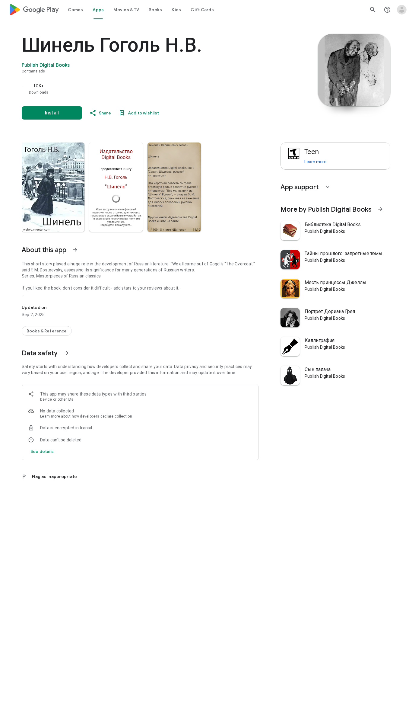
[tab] (75, 9)
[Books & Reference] (47, 330)
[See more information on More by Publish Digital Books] (380, 209)
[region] (142, 88)
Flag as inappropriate (49, 476)
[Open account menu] (402, 9)
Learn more (50, 416)
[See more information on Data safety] (66, 353)
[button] (53, 187)
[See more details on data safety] (42, 451)
